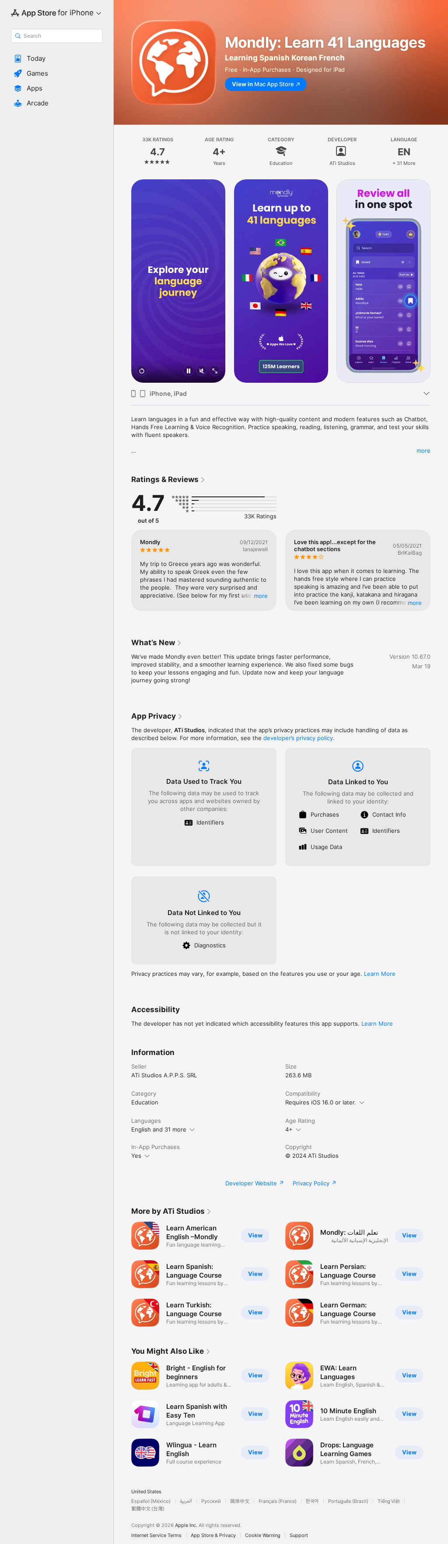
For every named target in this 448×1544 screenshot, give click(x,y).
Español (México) (151, 1501)
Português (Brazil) (348, 1501)
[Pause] (188, 371)
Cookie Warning (262, 1535)
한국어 (312, 1501)
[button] (56, 58)
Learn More (380, 973)
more (423, 450)
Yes (136, 1155)
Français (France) (278, 1501)
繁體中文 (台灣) (147, 1508)
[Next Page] (439, 151)
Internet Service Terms (156, 1535)
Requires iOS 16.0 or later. (320, 1102)
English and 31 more (158, 1129)
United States (146, 1491)
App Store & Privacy (213, 1535)
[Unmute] (201, 371)
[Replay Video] (141, 371)
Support (299, 1535)
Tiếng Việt (389, 1501)
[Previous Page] (122, 151)
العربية (186, 1501)
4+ (289, 1129)
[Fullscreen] (215, 371)
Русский (211, 1501)
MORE (261, 595)
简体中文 (239, 1501)
